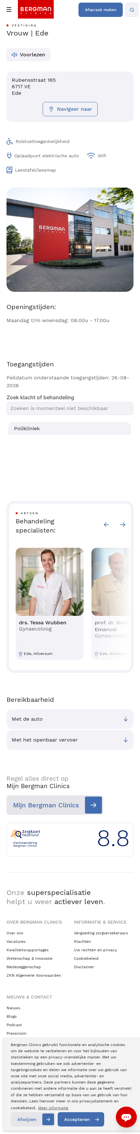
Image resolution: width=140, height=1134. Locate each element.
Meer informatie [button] (53, 1108)
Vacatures (16, 941)
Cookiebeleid (86, 958)
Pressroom (16, 1033)
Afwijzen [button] (26, 1119)
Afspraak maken (100, 9)
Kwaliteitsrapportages (28, 950)
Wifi (102, 155)
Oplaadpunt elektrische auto (46, 155)
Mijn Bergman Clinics (46, 805)
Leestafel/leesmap (35, 170)
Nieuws (13, 1008)
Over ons (15, 933)
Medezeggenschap (24, 967)
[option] (50, 604)
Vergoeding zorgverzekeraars (101, 933)
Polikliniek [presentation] (27, 428)
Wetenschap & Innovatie (29, 958)
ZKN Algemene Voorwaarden (34, 975)
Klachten (82, 941)
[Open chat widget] (126, 1117)
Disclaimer (84, 967)
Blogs (12, 1016)
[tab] (69, 428)
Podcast (14, 1025)
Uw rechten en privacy (95, 950)
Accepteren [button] (77, 1119)
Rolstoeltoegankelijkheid (43, 141)
